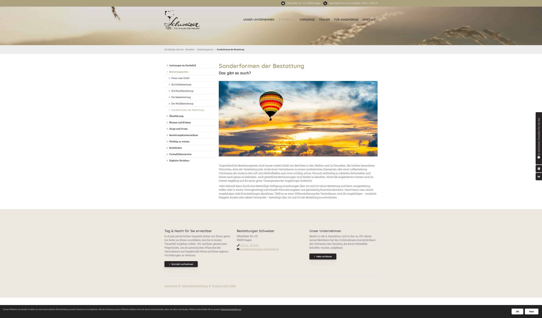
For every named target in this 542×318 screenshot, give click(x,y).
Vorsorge (307, 19)
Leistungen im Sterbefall (182, 65)
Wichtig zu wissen (179, 141)
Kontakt (369, 19)
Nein (531, 311)
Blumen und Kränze (180, 122)
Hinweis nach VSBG (224, 286)
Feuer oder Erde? (180, 78)
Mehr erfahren (324, 256)
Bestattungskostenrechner (183, 135)
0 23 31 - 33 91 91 (249, 245)
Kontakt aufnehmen (182, 264)
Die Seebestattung (181, 97)
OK (517, 311)
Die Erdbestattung (181, 84)
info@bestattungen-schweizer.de (259, 249)
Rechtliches (175, 147)
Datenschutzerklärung (195, 286)
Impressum (171, 286)
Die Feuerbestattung (182, 90)
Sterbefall (287, 19)
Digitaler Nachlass (179, 160)
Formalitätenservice (180, 154)
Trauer (324, 19)
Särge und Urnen (178, 128)
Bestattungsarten (205, 49)
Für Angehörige (346, 19)
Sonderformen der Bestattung (230, 49)
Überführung (176, 116)
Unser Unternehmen (258, 19)
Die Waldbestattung (182, 103)
